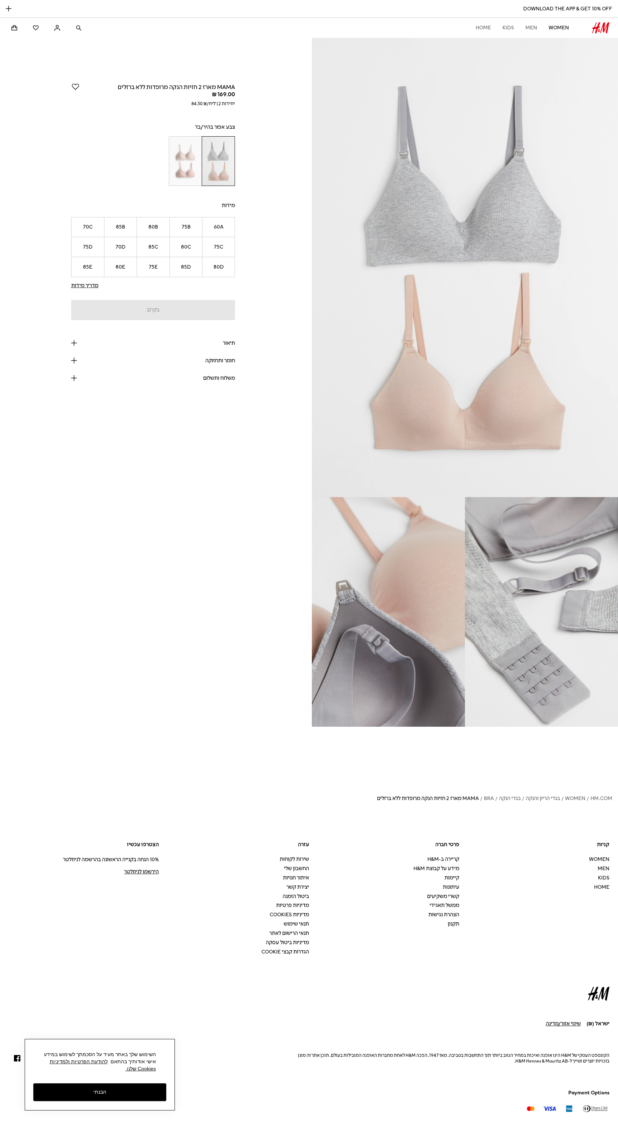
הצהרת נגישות (443, 914)
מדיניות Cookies (289, 914)
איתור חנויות (296, 878)
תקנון (453, 924)
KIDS (508, 27)
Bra (489, 798)
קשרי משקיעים (443, 896)
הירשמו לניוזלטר (141, 872)
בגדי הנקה (510, 798)
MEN (531, 27)
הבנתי (99, 1092)
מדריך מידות (84, 285)
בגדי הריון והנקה (543, 798)
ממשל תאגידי (444, 905)
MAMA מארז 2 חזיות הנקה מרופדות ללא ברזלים (428, 798)
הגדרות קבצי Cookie (285, 952)
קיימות (452, 878)
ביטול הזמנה (296, 896)
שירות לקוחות (294, 859)
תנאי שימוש (296, 924)
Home (483, 27)
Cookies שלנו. (141, 1068)
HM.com (601, 798)
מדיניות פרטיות (292, 905)
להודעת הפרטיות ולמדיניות (79, 1061)
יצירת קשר (297, 887)
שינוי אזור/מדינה (563, 1023)
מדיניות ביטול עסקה (287, 942)
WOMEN (559, 27)
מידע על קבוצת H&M (436, 868)
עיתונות (451, 887)
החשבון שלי (296, 868)
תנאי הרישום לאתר (289, 933)
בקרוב (153, 310)
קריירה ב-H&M (443, 859)
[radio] (218, 161)
